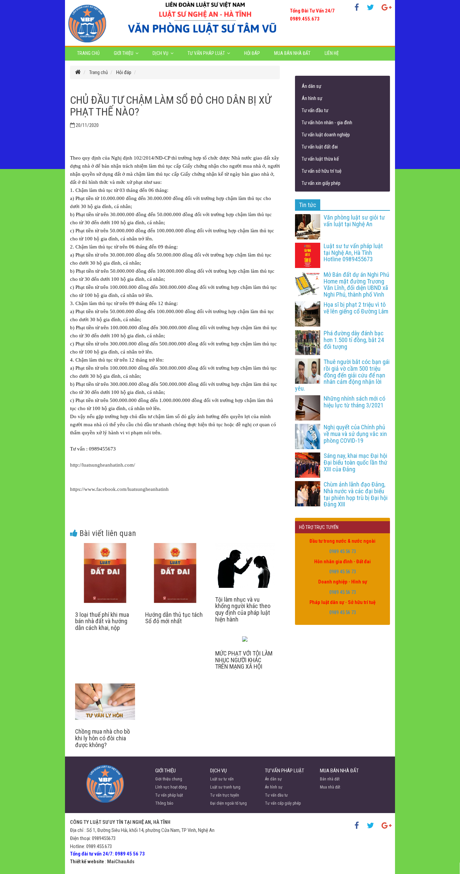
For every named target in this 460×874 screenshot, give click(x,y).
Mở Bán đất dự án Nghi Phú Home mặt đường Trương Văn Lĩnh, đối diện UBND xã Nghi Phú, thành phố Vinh (356, 284)
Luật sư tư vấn (222, 779)
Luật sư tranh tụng (225, 787)
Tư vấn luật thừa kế (320, 159)
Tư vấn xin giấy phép (321, 183)
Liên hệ (332, 53)
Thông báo (164, 803)
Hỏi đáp (252, 53)
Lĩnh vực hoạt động (171, 787)
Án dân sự (311, 86)
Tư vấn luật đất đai (320, 147)
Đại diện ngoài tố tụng (228, 803)
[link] (119, 489)
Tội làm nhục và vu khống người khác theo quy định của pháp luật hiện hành (242, 609)
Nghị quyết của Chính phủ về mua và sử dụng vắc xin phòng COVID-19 (355, 434)
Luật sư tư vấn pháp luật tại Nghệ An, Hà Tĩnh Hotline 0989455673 (353, 252)
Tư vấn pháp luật (206, 53)
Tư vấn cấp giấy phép (283, 803)
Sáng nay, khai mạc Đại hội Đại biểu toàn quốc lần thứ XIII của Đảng (355, 462)
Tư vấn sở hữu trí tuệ (321, 171)
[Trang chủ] (78, 72)
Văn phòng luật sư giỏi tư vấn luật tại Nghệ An (354, 221)
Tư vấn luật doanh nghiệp (326, 135)
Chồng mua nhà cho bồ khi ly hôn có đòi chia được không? (102, 738)
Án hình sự (312, 98)
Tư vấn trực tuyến (224, 795)
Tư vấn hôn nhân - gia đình (327, 123)
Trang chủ (88, 53)
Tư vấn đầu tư (315, 110)
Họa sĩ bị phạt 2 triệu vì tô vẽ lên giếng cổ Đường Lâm (356, 308)
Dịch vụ (160, 53)
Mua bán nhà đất (292, 53)
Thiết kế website (87, 862)
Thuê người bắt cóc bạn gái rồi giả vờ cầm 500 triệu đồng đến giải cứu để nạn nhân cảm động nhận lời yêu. (342, 375)
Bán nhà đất (329, 779)
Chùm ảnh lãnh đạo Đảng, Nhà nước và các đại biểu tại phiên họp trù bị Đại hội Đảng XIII (356, 494)
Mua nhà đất (330, 787)
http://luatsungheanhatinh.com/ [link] (102, 465)
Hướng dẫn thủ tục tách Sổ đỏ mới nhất (174, 618)
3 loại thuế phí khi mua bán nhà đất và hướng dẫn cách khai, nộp (102, 621)
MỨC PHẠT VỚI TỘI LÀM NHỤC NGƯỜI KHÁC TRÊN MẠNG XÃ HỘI (243, 660)
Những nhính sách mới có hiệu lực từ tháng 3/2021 (354, 402)
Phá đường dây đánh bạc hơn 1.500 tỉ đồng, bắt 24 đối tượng (354, 340)
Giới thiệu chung (168, 779)
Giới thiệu (123, 53)
